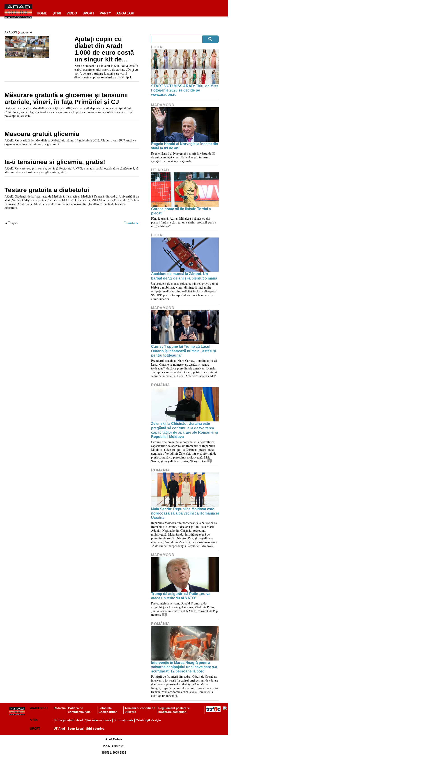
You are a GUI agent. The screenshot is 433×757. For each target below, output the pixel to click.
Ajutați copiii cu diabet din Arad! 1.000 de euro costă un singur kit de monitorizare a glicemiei (104, 49)
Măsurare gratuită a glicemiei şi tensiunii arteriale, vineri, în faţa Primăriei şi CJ (66, 98)
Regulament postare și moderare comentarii (174, 710)
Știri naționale (123, 720)
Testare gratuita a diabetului (47, 190)
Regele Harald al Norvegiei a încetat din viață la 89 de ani (184, 146)
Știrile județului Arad (68, 720)
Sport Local (75, 728)
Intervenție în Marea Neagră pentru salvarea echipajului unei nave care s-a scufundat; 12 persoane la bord (184, 667)
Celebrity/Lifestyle (148, 720)
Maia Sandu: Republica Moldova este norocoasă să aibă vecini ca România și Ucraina (185, 513)
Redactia (60, 708)
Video (72, 13)
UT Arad (160, 170)
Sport (88, 13)
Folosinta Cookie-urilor (108, 710)
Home (42, 13)
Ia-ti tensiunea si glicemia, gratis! (55, 162)
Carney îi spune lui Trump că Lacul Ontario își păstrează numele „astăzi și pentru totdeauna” (183, 351)
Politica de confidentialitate (79, 710)
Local (158, 47)
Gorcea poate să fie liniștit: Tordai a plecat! (181, 211)
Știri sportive (95, 728)
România (160, 385)
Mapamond (163, 105)
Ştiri (57, 13)
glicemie (26, 32)
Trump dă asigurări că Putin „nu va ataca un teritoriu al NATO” (180, 596)
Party (105, 13)
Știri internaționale (98, 720)
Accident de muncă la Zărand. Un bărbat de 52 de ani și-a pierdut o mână (184, 276)
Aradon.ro (39, 708)
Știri (34, 720)
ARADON (11, 32)
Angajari (125, 13)
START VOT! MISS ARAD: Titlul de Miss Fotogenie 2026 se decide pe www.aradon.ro (184, 90)
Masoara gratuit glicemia (42, 134)
